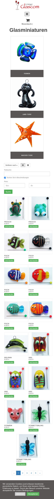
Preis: (6, 181)
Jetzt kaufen (9, 226)
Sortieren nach (11, 165)
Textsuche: (8, 170)
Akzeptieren (33, 494)
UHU (30, 357)
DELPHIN (8, 357)
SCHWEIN (8, 425)
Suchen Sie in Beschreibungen (18, 178)
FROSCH (7, 222)
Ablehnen (20, 494)
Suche (8, 191)
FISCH (6, 256)
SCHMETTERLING (36, 425)
